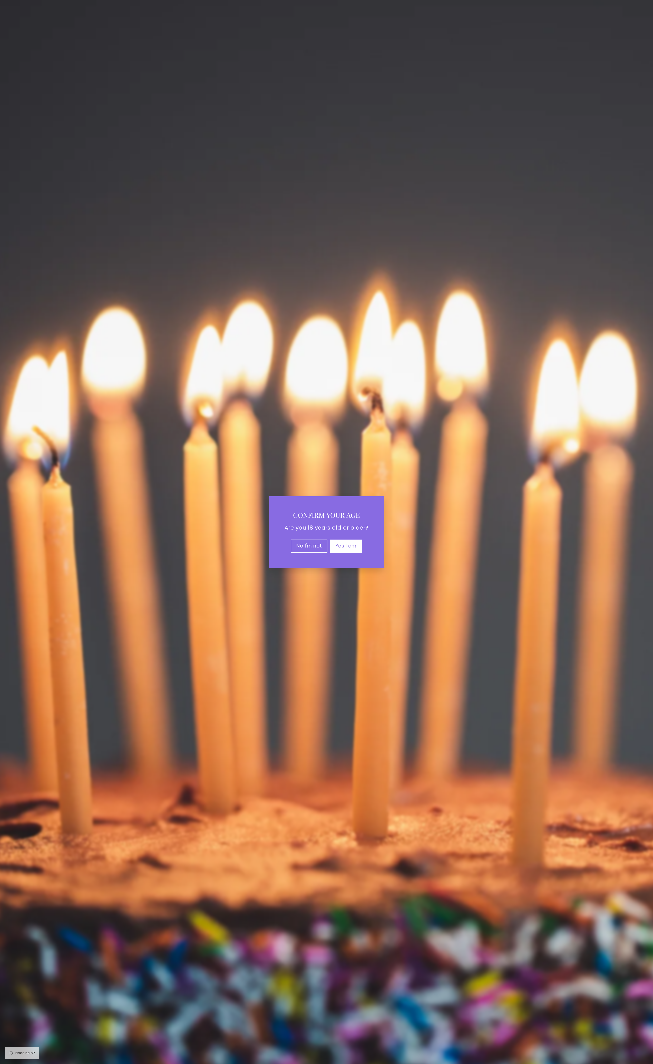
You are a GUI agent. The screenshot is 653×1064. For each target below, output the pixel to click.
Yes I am (346, 545)
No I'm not (309, 545)
